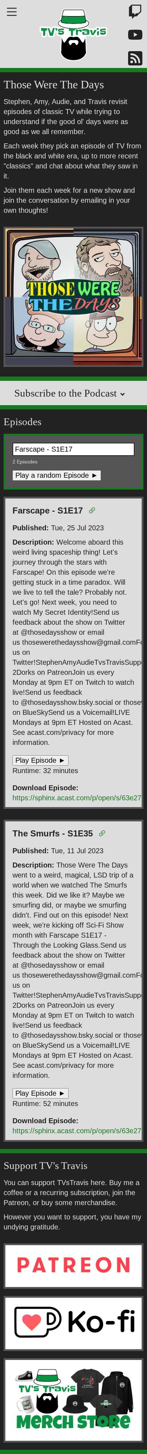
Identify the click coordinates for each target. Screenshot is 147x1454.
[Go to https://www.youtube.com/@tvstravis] (130, 36)
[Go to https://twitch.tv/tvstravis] (130, 13)
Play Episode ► (40, 760)
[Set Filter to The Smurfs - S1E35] (103, 834)
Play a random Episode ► (56, 475)
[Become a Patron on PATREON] (73, 1266)
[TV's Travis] (73, 32)
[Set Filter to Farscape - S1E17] (93, 511)
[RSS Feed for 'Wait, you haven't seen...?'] (130, 59)
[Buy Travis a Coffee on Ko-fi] (73, 1323)
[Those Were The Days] (73, 298)
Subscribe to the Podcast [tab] (66, 393)
